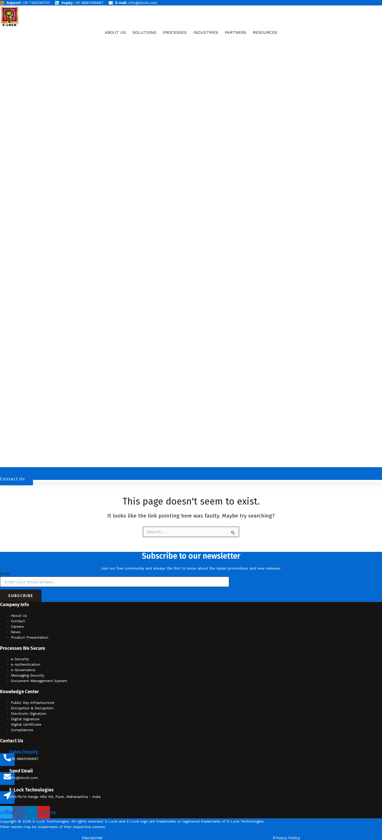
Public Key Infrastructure (32, 702)
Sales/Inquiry (23, 752)
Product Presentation (29, 637)
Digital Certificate (26, 724)
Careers (17, 626)
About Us (115, 32)
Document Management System (39, 681)
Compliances (22, 730)
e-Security (20, 659)
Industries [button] (205, 32)
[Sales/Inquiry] (7, 759)
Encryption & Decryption (32, 708)
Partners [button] (235, 32)
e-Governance (23, 670)
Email (5, 574)
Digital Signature (25, 719)
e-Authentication (25, 664)
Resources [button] (265, 32)
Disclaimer (92, 838)
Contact (18, 621)
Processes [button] (175, 32)
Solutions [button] (144, 32)
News (16, 632)
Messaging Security (27, 675)
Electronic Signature (28, 713)
